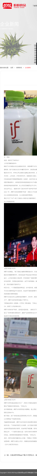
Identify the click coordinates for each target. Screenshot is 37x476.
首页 (11, 67)
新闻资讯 (19, 67)
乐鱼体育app (14, 7)
